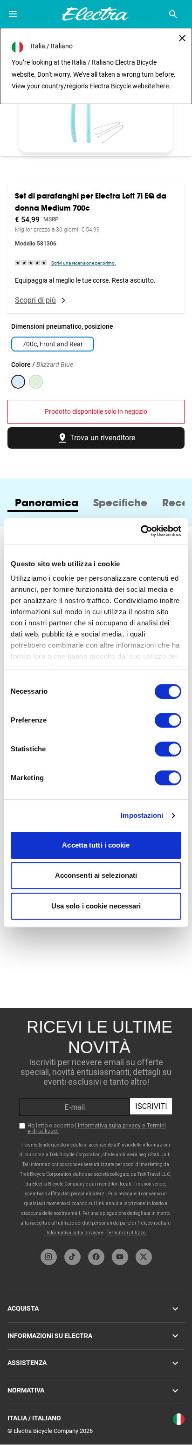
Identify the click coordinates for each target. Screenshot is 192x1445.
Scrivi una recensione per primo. (83, 262)
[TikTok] (72, 1257)
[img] (31, 262)
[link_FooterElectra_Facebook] (96, 1257)
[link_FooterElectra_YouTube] (120, 1257)
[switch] (168, 720)
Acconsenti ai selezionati (96, 875)
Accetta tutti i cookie (96, 845)
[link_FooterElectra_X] (144, 1257)
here (162, 86)
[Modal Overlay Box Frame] (96, 1126)
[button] (96, 109)
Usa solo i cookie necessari (96, 906)
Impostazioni (142, 815)
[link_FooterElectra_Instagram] (49, 1257)
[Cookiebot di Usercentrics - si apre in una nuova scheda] (140, 531)
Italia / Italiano (34, 1418)
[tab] (46, 502)
